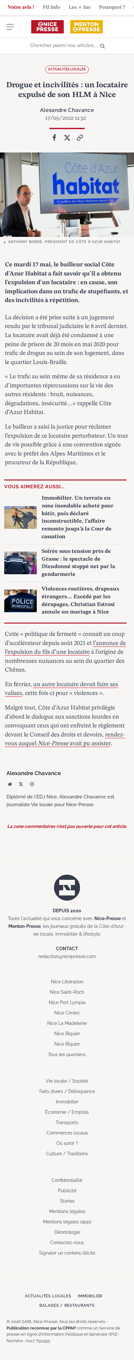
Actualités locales (67, 69)
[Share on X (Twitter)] (67, 137)
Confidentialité (67, 1180)
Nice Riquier (67, 1033)
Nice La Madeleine (67, 1023)
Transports (67, 1122)
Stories (67, 1201)
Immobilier (67, 1101)
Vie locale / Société (67, 1081)
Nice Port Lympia (67, 1002)
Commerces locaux (67, 1132)
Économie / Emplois (67, 1112)
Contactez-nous (67, 1242)
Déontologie (67, 1232)
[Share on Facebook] (54, 137)
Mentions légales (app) (67, 1221)
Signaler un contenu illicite (67, 1253)
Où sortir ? (67, 1143)
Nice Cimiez (67, 1012)
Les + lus (79, 7)
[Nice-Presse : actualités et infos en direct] (47, 27)
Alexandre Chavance (67, 110)
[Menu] (10, 30)
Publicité (67, 1190)
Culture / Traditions (67, 1153)
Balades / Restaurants (67, 1305)
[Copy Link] (80, 137)
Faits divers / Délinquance (67, 1091)
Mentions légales (67, 1211)
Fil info (51, 7)
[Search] (67, 46)
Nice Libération (67, 981)
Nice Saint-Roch (67, 992)
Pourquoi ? (112, 7)
